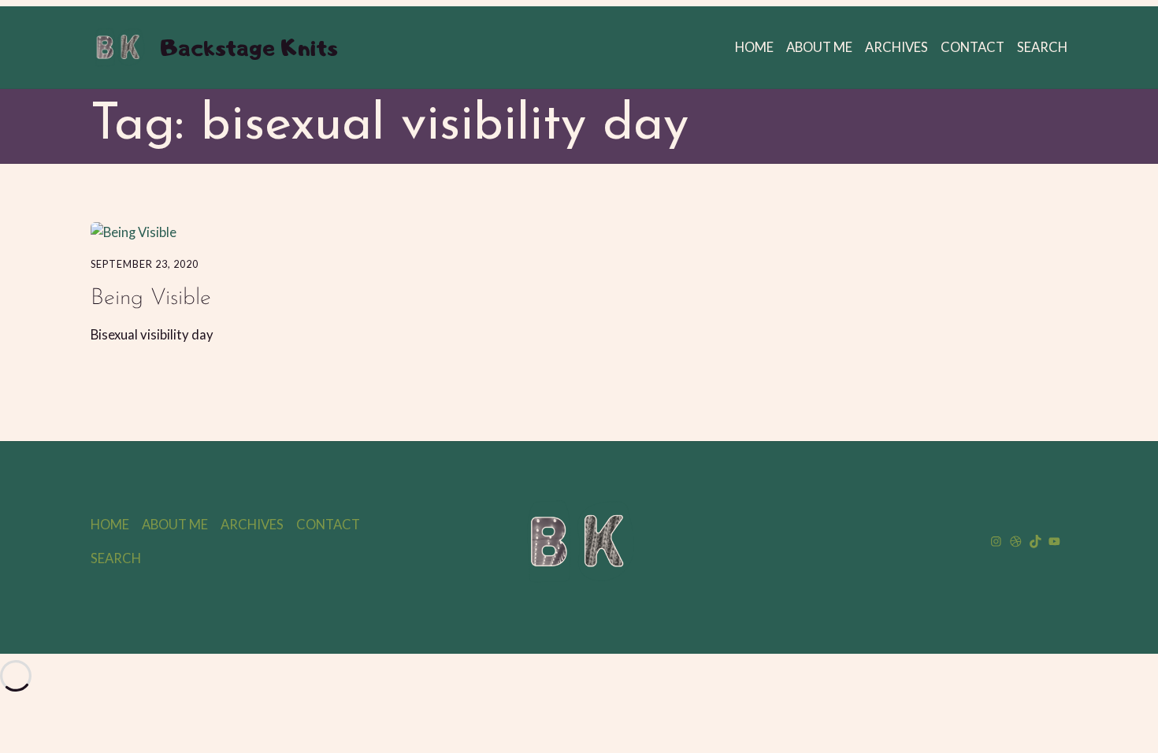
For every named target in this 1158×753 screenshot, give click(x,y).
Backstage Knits (248, 46)
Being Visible (151, 298)
